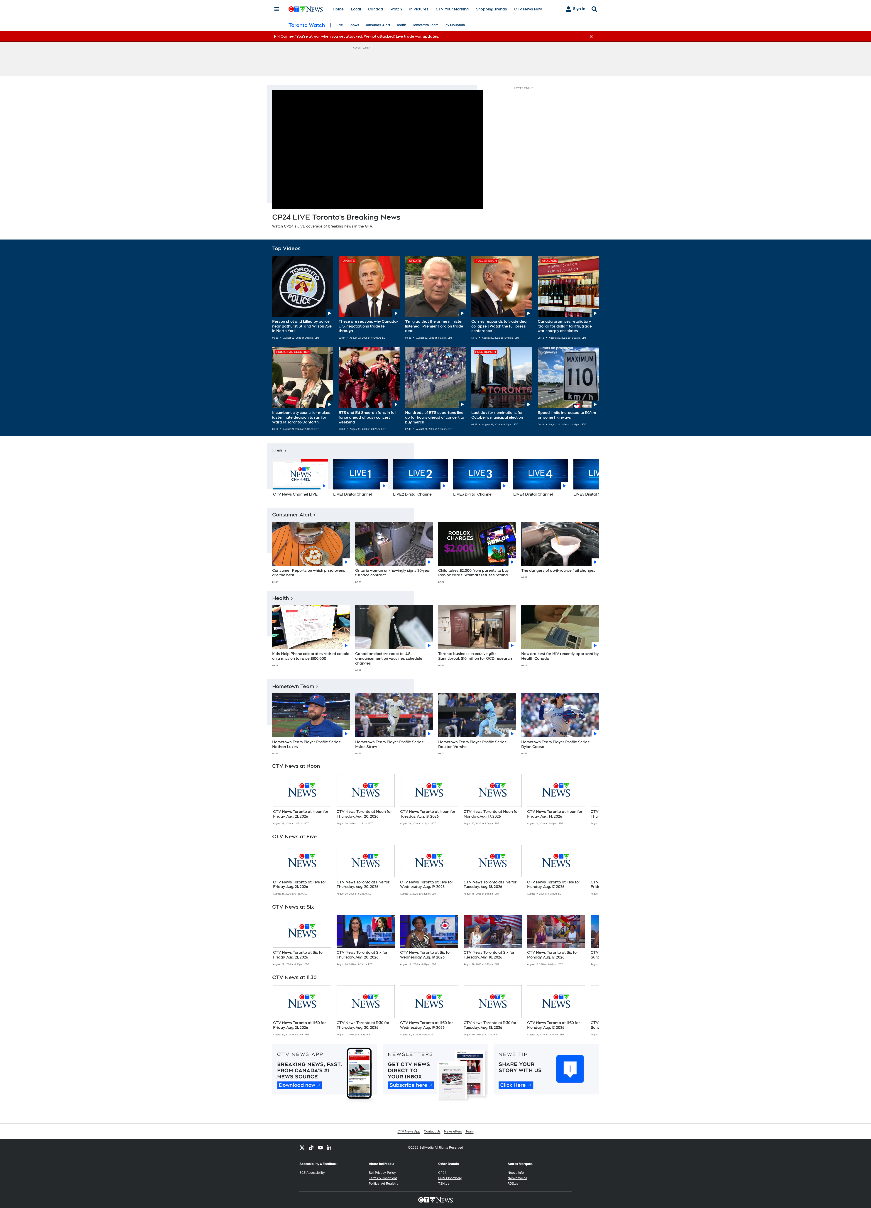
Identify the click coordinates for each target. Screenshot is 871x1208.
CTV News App (409, 1131)
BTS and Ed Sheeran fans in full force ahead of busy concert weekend (367, 417)
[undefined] (302, 799)
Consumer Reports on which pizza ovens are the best (308, 572)
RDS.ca (513, 1183)
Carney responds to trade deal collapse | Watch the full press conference (499, 326)
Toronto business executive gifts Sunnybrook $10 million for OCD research (475, 656)
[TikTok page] (311, 1147)
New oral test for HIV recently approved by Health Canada (560, 656)
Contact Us (432, 1131)
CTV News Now (528, 9)
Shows (353, 25)
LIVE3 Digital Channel (472, 494)
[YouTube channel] (320, 1147)
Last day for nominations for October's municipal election (497, 415)
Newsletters (453, 1131)
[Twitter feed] (302, 1147)
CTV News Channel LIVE (295, 494)
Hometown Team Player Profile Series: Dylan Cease (555, 744)
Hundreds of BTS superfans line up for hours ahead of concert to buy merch (434, 417)
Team (469, 1131)
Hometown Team (425, 25)
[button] (590, 479)
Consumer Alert (377, 25)
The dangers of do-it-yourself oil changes (558, 570)
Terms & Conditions (383, 1178)
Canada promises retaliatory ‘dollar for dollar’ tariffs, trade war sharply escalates (565, 326)
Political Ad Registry (383, 1183)
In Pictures (418, 9)
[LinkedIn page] (329, 1147)
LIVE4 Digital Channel (533, 494)
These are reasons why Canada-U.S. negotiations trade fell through (368, 326)
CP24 (442, 1172)
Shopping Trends (491, 9)
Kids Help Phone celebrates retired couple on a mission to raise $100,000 (310, 656)
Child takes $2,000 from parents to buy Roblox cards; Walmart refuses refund (473, 572)
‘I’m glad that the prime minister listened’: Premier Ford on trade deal (434, 326)
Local (356, 9)
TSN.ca (443, 1183)
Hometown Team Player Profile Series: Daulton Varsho (472, 744)
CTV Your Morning (452, 9)
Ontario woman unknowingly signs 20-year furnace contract (393, 572)
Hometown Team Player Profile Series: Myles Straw (389, 744)
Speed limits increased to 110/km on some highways (567, 415)
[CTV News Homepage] (306, 9)
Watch (396, 9)
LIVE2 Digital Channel (413, 494)
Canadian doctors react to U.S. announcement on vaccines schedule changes (388, 658)
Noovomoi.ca (517, 1178)
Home (338, 9)
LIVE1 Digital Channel (352, 494)
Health (401, 25)
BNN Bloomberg (450, 1178)
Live (339, 25)
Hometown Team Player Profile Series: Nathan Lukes (306, 744)
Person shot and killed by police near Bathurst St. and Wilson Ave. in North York (302, 326)
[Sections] (276, 9)
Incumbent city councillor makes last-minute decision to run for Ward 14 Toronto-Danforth (301, 417)
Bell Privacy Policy (382, 1172)
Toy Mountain (454, 25)
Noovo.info (516, 1172)
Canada (375, 9)
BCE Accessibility (312, 1172)
